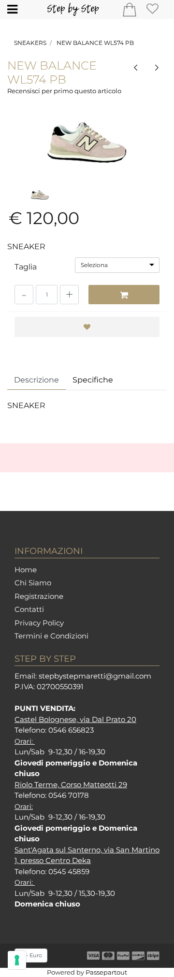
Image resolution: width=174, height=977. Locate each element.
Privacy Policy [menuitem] (39, 622)
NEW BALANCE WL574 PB (95, 42)
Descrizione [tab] (36, 379)
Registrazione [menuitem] (38, 596)
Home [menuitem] (25, 569)
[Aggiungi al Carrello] (124, 294)
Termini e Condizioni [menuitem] (51, 635)
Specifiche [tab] (92, 379)
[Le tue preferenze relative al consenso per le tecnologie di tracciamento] (17, 960)
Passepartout (106, 972)
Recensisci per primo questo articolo (64, 91)
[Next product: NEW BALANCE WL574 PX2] (156, 67)
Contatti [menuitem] (29, 609)
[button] (87, 142)
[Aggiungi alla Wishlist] (87, 327)
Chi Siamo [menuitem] (32, 582)
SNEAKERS (30, 42)
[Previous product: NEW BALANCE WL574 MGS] (135, 67)
